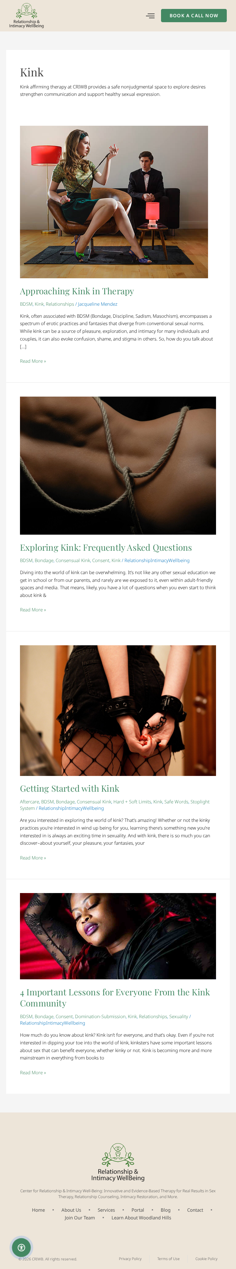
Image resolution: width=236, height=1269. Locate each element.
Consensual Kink (73, 560)
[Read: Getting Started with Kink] (118, 710)
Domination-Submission (100, 1016)
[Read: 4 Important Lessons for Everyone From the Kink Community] (118, 935)
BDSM (26, 304)
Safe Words (176, 801)
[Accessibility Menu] (21, 1247)
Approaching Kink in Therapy (77, 290)
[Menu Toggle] (150, 15)
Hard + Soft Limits (132, 801)
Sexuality (178, 1016)
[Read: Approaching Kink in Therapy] (114, 201)
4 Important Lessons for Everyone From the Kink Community (115, 997)
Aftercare (29, 801)
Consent (100, 560)
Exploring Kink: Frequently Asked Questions (106, 547)
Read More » (33, 360)
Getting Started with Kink (69, 788)
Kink (39, 304)
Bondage (44, 560)
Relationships (60, 304)
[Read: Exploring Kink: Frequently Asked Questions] (118, 465)
